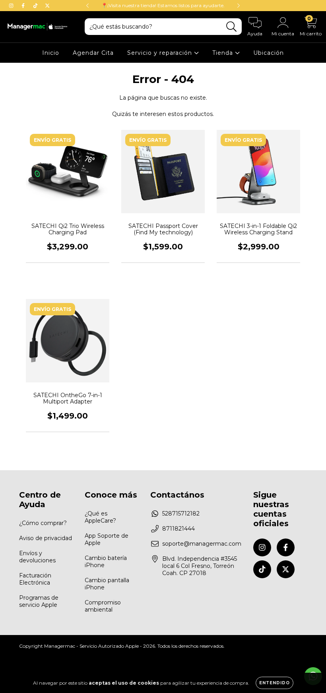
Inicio (50, 52)
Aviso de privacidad (45, 538)
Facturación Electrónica (35, 579)
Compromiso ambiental (103, 606)
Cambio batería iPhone (106, 561)
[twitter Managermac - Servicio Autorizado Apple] (47, 5)
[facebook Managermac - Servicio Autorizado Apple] (24, 5)
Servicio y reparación (160, 52)
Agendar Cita (93, 52)
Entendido (274, 682)
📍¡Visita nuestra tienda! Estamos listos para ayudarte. (163, 5)
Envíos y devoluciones (37, 557)
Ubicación (268, 52)
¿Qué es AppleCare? (100, 517)
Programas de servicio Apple (38, 601)
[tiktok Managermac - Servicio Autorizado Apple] (36, 5)
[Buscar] (231, 26)
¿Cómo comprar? (43, 523)
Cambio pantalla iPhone (107, 584)
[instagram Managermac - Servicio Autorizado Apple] (12, 5)
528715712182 (181, 513)
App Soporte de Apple (106, 539)
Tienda (223, 52)
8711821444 (178, 528)
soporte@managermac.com (201, 543)
